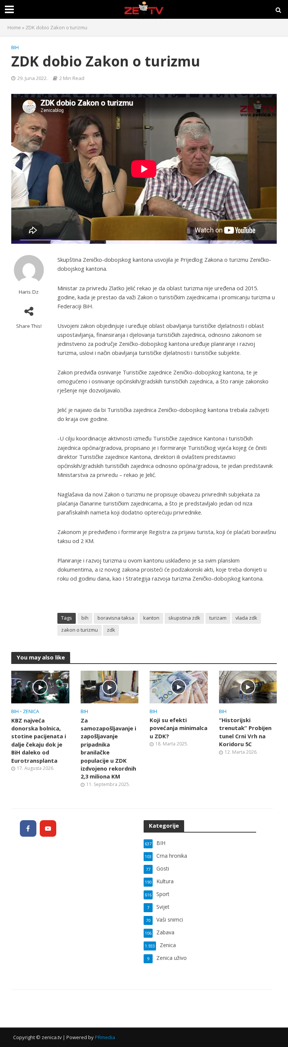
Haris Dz (29, 292)
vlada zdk (246, 617)
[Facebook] (28, 828)
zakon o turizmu (79, 629)
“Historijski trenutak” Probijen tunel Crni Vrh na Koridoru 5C (245, 732)
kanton (151, 617)
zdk (111, 629)
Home (14, 27)
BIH (15, 47)
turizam (217, 617)
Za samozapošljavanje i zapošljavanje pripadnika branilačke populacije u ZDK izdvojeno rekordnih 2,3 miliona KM (108, 748)
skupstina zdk (184, 617)
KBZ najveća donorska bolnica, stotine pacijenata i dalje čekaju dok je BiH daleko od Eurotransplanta (38, 740)
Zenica (31, 711)
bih (84, 617)
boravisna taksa (116, 617)
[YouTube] (48, 828)
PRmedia (105, 1037)
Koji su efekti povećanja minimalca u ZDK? (178, 728)
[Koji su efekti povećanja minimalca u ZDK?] (179, 686)
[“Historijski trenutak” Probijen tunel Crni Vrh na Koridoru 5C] (248, 686)
